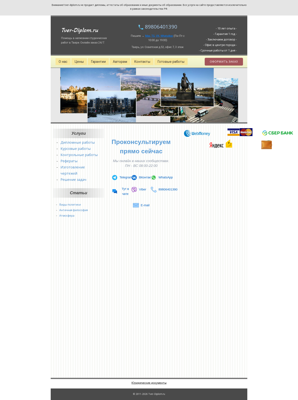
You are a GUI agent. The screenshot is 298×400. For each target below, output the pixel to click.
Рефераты (69, 161)
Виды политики (70, 204)
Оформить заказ (224, 61)
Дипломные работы (78, 142)
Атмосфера (66, 215)
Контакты (142, 62)
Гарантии (98, 62)
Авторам (120, 62)
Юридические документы (148, 383)
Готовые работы (171, 62)
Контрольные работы (79, 154)
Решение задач (73, 179)
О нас (63, 62)
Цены (79, 62)
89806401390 (161, 26)
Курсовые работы (76, 148)
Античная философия (73, 210)
